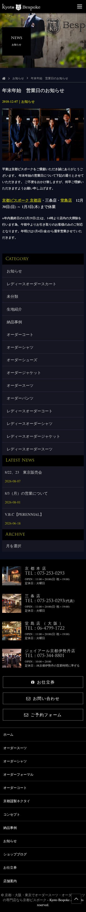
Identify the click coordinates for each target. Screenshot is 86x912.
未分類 (12, 296)
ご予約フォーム (46, 714)
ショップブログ (15, 854)
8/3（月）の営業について (26, 493)
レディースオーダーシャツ (30, 423)
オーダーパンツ (20, 398)
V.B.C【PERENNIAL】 (24, 514)
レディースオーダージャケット (33, 436)
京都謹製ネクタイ (16, 801)
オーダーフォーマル (18, 774)
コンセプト (11, 814)
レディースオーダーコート (30, 410)
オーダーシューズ (22, 359)
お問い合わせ (46, 698)
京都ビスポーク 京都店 (21, 200)
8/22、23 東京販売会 (23, 472)
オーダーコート (20, 334)
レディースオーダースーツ (30, 448)
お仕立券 (46, 682)
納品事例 (14, 321)
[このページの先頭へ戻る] (76, 899)
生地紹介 (14, 309)
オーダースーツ (20, 385)
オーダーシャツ (20, 347)
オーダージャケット (24, 372)
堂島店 (66, 200)
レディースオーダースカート (31, 283)
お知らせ (18, 78)
